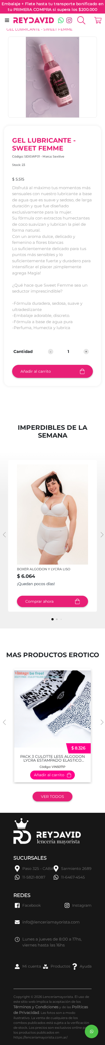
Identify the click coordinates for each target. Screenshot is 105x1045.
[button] (101, 535)
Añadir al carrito (35, 371)
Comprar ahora (39, 601)
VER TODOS (52, 796)
